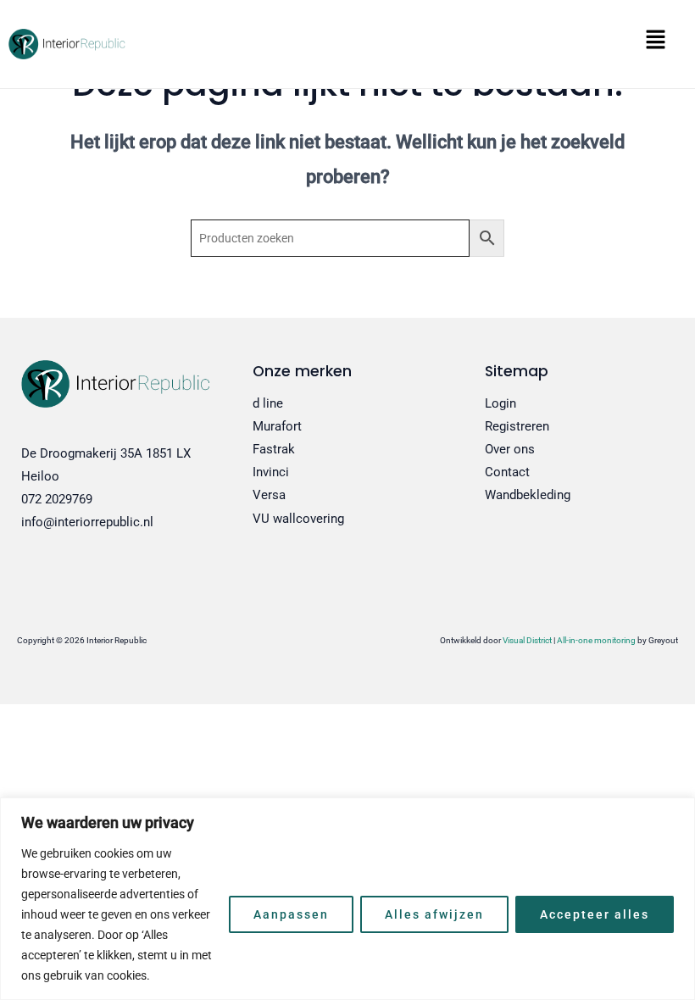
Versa (269, 495)
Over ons (510, 449)
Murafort (277, 426)
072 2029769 (56, 499)
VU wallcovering (298, 518)
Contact (507, 472)
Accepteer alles (594, 914)
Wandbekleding (527, 495)
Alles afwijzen (434, 914)
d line (268, 403)
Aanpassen (291, 914)
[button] (414, 44)
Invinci (271, 472)
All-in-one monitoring (596, 640)
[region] (347, 898)
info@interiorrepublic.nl (87, 522)
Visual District (527, 640)
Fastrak (274, 449)
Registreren (517, 426)
